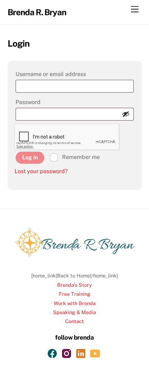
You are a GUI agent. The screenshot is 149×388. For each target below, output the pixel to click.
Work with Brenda (75, 303)
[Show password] (126, 114)
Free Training (74, 294)
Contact (74, 321)
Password (42, 101)
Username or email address (64, 73)
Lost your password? (41, 171)
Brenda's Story (74, 285)
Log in (30, 157)
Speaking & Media (74, 312)
